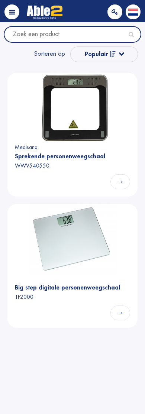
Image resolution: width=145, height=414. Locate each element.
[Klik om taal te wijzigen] (133, 11)
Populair (97, 54)
